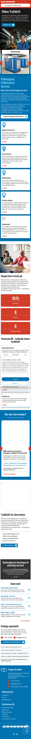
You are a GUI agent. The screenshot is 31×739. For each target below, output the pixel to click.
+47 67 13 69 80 (8, 637)
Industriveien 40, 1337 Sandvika (19, 686)
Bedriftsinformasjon (7, 707)
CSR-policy (5, 714)
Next (30, 63)
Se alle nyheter (25, 621)
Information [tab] (15, 354)
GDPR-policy (5, 716)
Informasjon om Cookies (9, 719)
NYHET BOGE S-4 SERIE (8, 613)
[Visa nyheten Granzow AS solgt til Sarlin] (29, 590)
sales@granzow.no (21, 637)
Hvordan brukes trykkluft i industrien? (11, 650)
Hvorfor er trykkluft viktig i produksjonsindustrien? (15, 656)
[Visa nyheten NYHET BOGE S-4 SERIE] (29, 614)
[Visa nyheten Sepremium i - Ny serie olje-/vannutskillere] (29, 598)
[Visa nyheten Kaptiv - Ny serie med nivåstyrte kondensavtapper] (29, 606)
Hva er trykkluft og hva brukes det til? (11, 647)
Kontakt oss (5, 695)
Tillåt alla (15, 379)
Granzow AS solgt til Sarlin (9, 588)
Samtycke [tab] (5, 354)
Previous (1, 63)
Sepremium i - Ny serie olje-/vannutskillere (8, 597)
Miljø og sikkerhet (7, 712)
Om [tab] (25, 354)
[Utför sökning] (3, 5)
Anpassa (14, 383)
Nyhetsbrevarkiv (6, 700)
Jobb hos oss (5, 710)
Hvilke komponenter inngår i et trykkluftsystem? (14, 653)
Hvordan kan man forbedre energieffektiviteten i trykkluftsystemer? (14, 660)
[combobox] (17, 5)
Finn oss (4, 697)
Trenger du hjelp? (27, 731)
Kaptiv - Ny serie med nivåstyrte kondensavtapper (11, 605)
